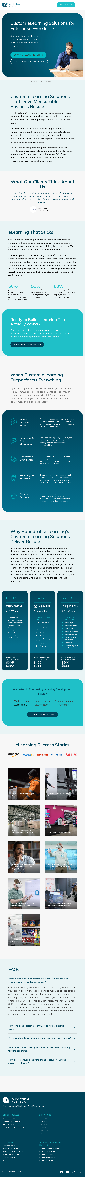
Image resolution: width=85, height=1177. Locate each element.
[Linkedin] (61, 1172)
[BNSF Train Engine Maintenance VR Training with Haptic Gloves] (61, 893)
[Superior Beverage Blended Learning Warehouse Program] (24, 820)
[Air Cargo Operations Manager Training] (24, 784)
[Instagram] (80, 1172)
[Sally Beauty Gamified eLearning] (61, 820)
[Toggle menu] (81, 5)
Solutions (41, 81)
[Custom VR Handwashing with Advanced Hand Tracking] (24, 893)
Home (33, 81)
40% (32, 112)
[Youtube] (68, 1172)
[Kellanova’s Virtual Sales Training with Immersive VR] (24, 930)
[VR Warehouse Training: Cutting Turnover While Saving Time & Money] (61, 857)
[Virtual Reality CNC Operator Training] (61, 784)
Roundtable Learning (16, 1172)
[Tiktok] (74, 1172)
